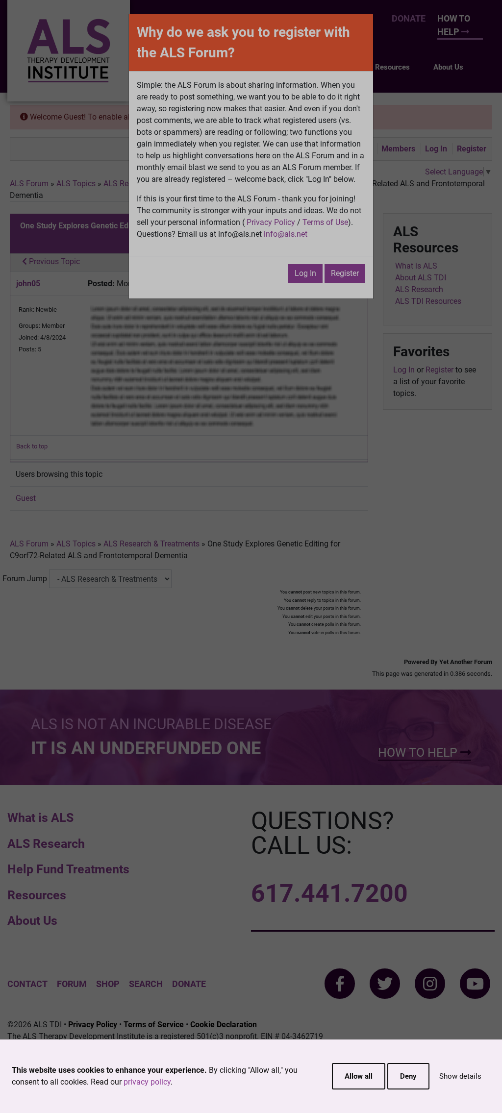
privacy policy (147, 1082)
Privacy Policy (271, 222)
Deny (408, 1076)
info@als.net (285, 234)
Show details (460, 1076)
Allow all (359, 1076)
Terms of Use (325, 222)
